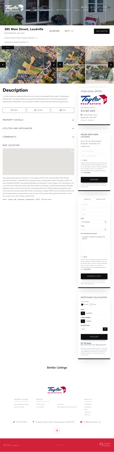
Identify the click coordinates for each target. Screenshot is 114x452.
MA (15, 199)
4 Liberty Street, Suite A (54, 422)
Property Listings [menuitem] (63, 10)
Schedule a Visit (100, 199)
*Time (82, 226)
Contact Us (84, 120)
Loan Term (85, 302)
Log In (85, 7)
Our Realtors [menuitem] (88, 404)
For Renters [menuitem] (60, 404)
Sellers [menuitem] (86, 10)
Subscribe (94, 179)
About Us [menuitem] (102, 10)
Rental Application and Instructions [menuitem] (67, 407)
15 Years (94, 304)
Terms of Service (88, 283)
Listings (10, 199)
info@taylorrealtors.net (92, 422)
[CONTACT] (102, 31)
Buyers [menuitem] (94, 10)
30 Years (85, 304)
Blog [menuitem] (86, 409)
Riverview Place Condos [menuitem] (44, 10)
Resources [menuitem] (87, 414)
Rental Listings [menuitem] (40, 404)
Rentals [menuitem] (76, 10)
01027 (38, 199)
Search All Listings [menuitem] (19, 407)
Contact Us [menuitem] (88, 412)
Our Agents (91, 120)
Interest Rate (85, 325)
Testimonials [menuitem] (88, 407)
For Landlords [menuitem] (40, 407)
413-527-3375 (103, 7)
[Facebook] (57, 430)
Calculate (94, 337)
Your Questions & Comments (89, 233)
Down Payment (86, 317)
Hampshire (21, 199)
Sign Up (92, 7)
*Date (82, 218)
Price (82, 309)
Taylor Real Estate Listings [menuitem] (21, 404)
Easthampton (30, 199)
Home (5, 199)
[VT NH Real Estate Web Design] (104, 445)
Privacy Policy (87, 172)
